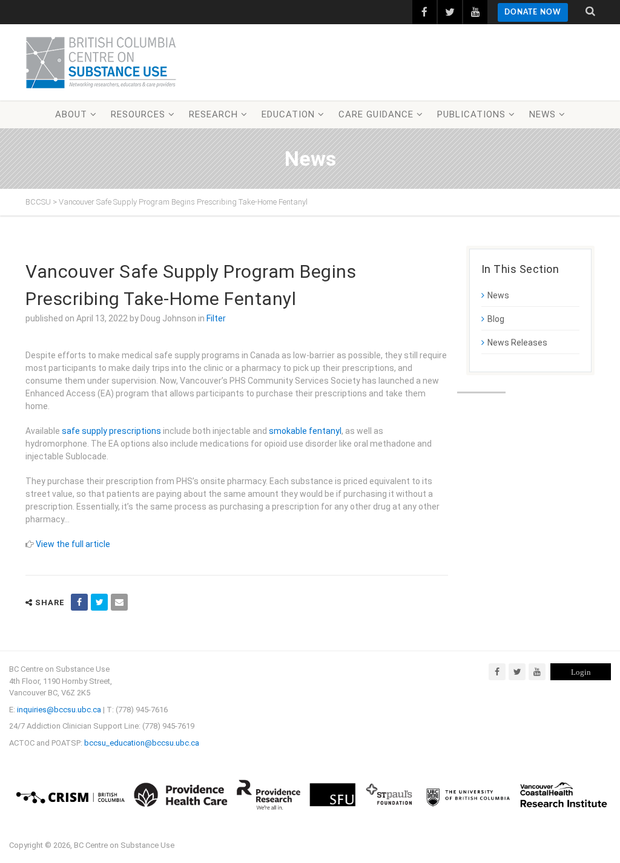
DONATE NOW (532, 12)
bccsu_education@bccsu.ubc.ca (141, 742)
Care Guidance (376, 114)
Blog (495, 319)
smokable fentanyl (305, 431)
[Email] (119, 602)
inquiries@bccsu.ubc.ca (59, 709)
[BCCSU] (101, 62)
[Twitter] (517, 671)
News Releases (517, 342)
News (542, 114)
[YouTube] (537, 671)
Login (581, 672)
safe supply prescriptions (111, 431)
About (71, 114)
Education (288, 114)
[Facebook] (497, 671)
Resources (138, 114)
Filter (216, 318)
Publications (471, 114)
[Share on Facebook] (79, 602)
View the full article (73, 544)
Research (213, 114)
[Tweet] (99, 602)
